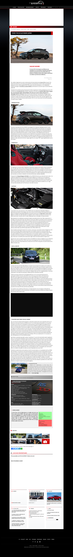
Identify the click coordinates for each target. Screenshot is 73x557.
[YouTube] (37, 542)
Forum (50, 7)
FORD (28, 29)
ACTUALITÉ (23, 539)
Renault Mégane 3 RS (27, 92)
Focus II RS (43, 82)
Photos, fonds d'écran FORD (53, 515)
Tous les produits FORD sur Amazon (53, 513)
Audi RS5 (41, 91)
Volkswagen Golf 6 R (15, 94)
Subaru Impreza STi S (44, 92)
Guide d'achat (30, 7)
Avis (38, 7)
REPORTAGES (39, 539)
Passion (44, 7)
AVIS (30, 539)
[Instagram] (35, 542)
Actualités (21, 7)
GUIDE (27, 539)
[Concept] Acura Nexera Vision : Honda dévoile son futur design (19, 518)
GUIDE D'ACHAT (23, 29)
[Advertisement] (36, 17)
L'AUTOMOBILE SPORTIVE (15, 29)
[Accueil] (19, 539)
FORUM (52, 539)
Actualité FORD (50, 510)
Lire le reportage (35, 373)
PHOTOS (48, 539)
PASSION (44, 539)
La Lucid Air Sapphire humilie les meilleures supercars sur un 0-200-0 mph (19, 511)
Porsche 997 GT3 (20, 91)
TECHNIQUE (34, 539)
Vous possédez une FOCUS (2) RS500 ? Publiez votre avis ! (23, 456)
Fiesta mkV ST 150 (44, 213)
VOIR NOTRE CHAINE (16, 502)
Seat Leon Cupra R (35, 92)
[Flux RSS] (39, 542)
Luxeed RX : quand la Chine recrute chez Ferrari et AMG (18, 521)
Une (15, 7)
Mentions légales (35, 545)
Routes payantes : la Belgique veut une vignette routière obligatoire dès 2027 (18, 524)
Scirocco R (22, 94)
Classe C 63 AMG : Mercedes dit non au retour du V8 (18, 515)
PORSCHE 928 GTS (33, 500)
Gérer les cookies (41, 545)
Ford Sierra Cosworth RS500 (25, 86)
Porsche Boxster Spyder (17, 92)
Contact (30, 545)
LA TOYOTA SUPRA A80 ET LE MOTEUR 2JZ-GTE (54, 504)
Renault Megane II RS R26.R (23, 176)
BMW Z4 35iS (46, 91)
